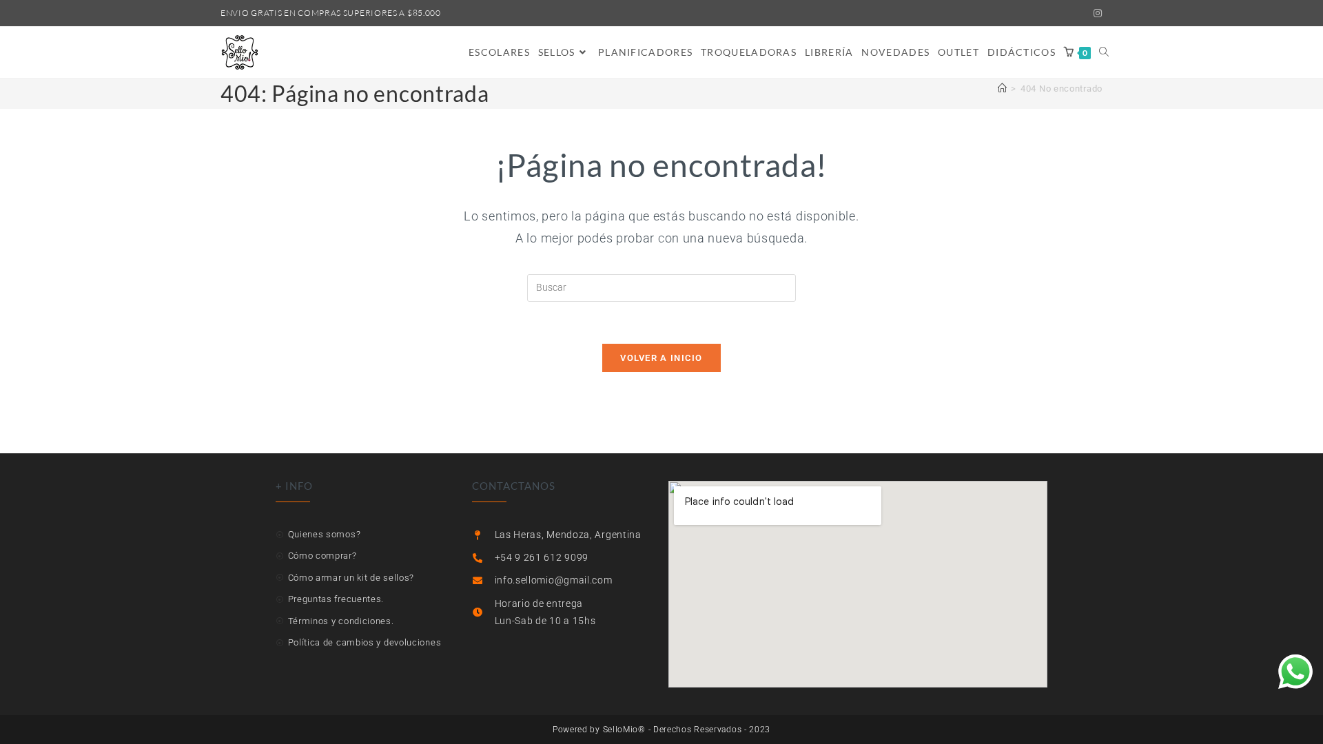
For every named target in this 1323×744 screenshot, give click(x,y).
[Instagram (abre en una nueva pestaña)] (1095, 13)
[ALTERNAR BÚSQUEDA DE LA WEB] (1104, 52)
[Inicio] (1002, 88)
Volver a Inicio (661, 358)
